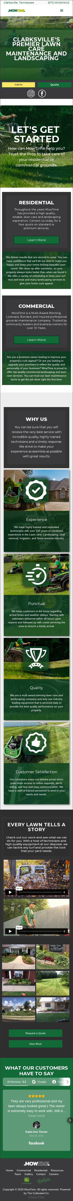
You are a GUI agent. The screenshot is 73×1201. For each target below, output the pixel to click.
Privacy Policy (36, 1196)
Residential (40, 1170)
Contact (40, 1174)
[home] (16, 11)
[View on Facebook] (36, 1125)
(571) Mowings (58, 2)
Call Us (18, 84)
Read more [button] (36, 1116)
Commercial (23, 1170)
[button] (47, 10)
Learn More (36, 240)
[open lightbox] (18, 956)
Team (17, 1174)
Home (9, 1170)
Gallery (29, 1174)
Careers (53, 1174)
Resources (57, 1170)
